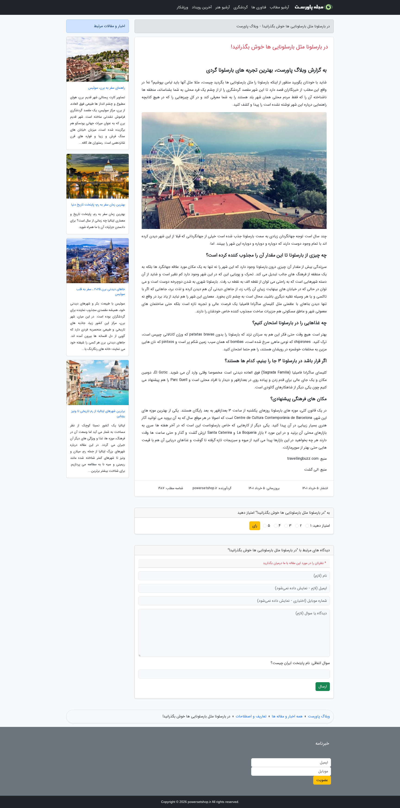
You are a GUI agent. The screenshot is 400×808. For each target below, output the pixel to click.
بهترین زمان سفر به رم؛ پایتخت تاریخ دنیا (98, 204)
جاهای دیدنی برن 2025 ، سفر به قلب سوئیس (100, 292)
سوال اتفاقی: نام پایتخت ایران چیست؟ (300, 663)
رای (254, 526)
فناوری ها (258, 7)
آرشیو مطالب (279, 7)
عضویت (322, 780)
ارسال (323, 686)
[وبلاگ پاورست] (314, 7)
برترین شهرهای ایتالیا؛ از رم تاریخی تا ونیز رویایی (98, 413)
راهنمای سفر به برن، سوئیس (106, 88)
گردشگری (241, 7)
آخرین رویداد (202, 7)
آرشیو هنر (223, 7)
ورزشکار (182, 7)
